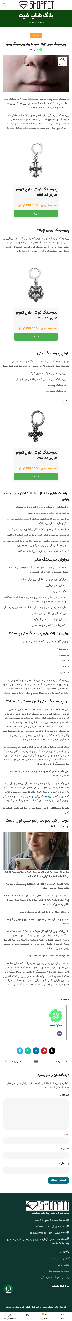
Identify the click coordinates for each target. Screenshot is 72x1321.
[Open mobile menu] (67, 5)
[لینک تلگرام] (20, 1050)
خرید (36, 213)
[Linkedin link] (36, 1050)
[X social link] (52, 1050)
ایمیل (65, 1149)
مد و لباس (33, 22)
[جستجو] (4, 5)
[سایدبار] (68, 400)
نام (66, 1134)
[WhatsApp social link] (28, 1050)
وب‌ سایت (64, 1163)
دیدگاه (64, 1095)
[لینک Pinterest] (44, 1050)
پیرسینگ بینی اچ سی (39, 796)
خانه (42, 22)
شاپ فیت (56, 1024)
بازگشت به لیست (36, 1061)
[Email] (59, 1033)
